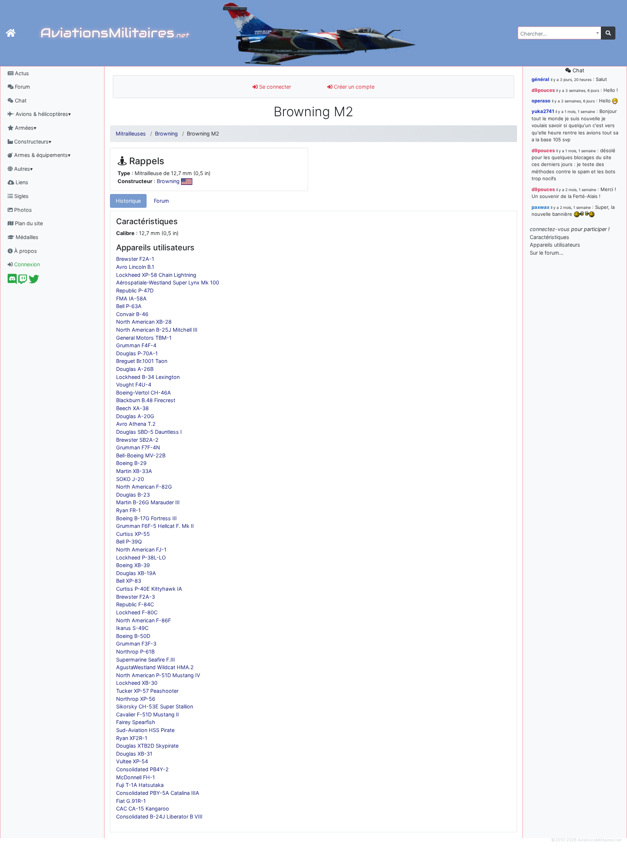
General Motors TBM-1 (144, 338)
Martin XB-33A (134, 471)
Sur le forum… (547, 253)
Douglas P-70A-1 (137, 353)
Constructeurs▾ (32, 141)
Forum (21, 87)
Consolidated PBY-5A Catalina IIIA (157, 793)
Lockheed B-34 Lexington (148, 377)
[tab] (128, 201)
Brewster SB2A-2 (137, 440)
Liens (21, 182)
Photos (22, 210)
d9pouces (543, 90)
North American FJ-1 (141, 549)
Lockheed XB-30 (136, 683)
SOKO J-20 (130, 479)
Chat (19, 100)
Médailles (26, 237)
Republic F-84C (135, 604)
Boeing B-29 (131, 463)
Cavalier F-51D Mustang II (147, 714)
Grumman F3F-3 (136, 643)
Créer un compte (353, 87)
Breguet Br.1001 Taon (141, 361)
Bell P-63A (129, 306)
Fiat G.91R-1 (131, 801)
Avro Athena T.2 (136, 424)
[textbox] (557, 33)
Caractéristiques (549, 237)
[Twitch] (22, 281)
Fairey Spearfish (135, 722)
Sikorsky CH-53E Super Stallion (154, 706)
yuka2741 (543, 111)
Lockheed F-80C (136, 612)
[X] (34, 281)
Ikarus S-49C (132, 628)
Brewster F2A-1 (135, 259)
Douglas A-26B (134, 369)
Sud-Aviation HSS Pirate (145, 730)
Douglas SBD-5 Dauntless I (149, 432)
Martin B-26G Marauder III (148, 502)
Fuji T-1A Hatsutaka (140, 785)
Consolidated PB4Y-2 (142, 769)
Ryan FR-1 (128, 510)
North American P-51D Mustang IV (158, 675)
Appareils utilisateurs (555, 245)
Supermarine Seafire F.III (145, 659)
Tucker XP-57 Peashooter (147, 691)
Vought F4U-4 (133, 384)
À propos (25, 251)
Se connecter (274, 87)
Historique (128, 201)
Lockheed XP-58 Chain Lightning (156, 275)
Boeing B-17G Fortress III (146, 518)
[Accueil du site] (11, 33)
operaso (541, 101)
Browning (166, 133)
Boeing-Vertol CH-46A (143, 392)
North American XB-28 (144, 322)
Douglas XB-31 (134, 754)
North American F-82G (144, 487)
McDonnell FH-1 (135, 777)
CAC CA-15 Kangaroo (142, 808)
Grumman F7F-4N (138, 447)
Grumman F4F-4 (136, 345)
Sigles (21, 196)
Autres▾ (23, 169)
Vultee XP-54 (132, 761)
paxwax (540, 207)
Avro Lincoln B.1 (135, 267)
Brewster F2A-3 (135, 597)
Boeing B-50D (133, 636)
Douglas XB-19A (136, 573)
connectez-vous (550, 229)
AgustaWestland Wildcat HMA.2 (155, 667)
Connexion (26, 264)
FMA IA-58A (131, 298)
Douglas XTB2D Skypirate (147, 746)
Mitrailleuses (131, 133)
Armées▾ (24, 128)
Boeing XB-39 (133, 565)
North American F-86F (143, 620)
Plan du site (28, 223)
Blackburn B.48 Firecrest (145, 400)
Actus (21, 73)
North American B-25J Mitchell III (156, 330)
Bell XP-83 (128, 581)
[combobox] (559, 33)
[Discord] (12, 281)
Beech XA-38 (132, 408)
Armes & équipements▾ (41, 155)
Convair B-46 (132, 314)
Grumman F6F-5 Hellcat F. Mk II (155, 526)
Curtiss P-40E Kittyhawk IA (149, 589)
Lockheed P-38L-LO (141, 557)
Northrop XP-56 (135, 699)
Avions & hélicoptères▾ (42, 114)
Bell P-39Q (129, 541)
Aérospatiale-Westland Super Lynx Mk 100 (167, 282)
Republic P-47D (134, 290)
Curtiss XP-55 (133, 534)
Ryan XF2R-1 (131, 738)
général (540, 79)
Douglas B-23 (133, 495)
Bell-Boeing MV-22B (140, 455)
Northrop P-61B (135, 651)
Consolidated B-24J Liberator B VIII (159, 816)
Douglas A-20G (135, 416)
